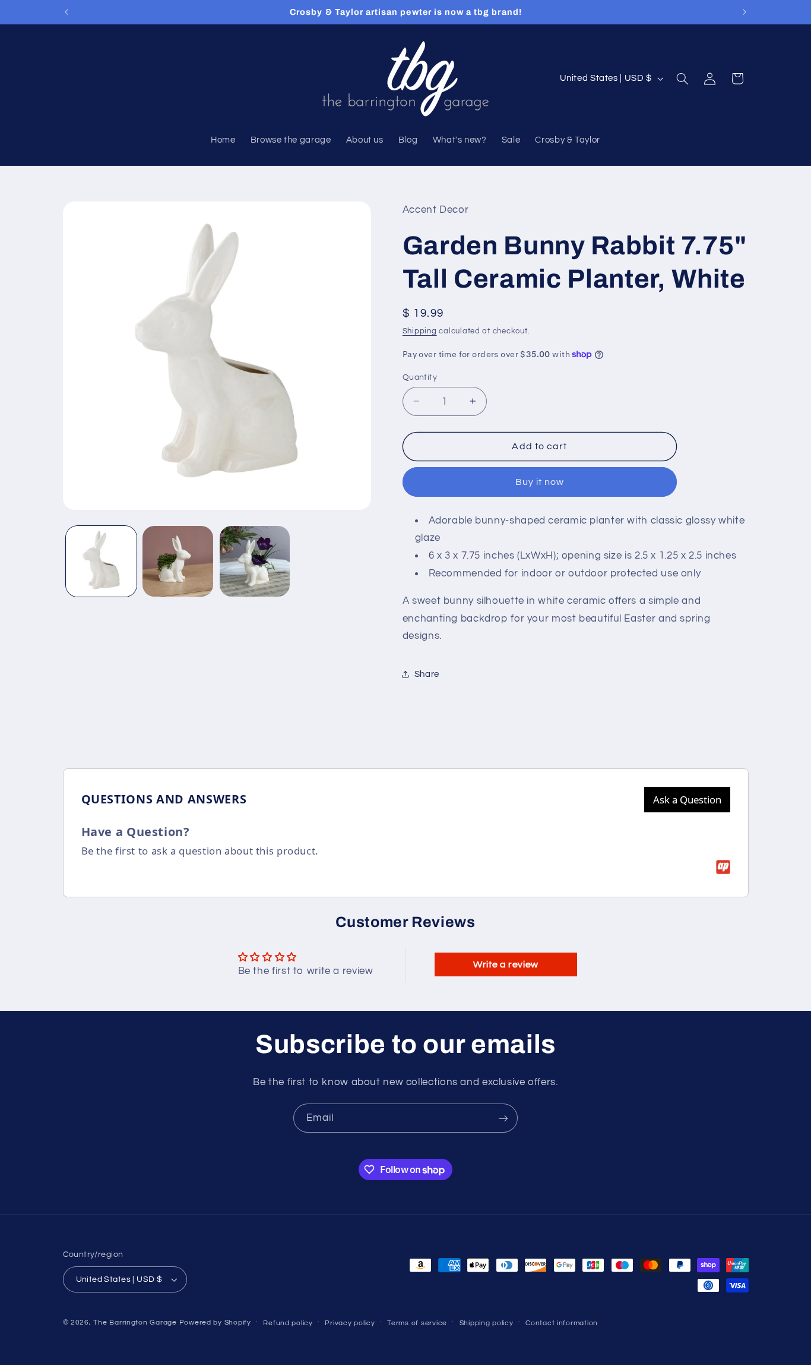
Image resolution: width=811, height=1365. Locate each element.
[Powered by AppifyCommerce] (723, 867)
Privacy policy (350, 1323)
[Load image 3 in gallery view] (255, 561)
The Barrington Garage (134, 1322)
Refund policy (288, 1323)
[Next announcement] (744, 12)
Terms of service (417, 1323)
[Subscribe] (503, 1118)
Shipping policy (487, 1323)
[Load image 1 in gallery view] (101, 561)
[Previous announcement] (66, 12)
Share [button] (426, 673)
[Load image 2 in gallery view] (177, 561)
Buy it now (540, 481)
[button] (682, 78)
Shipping (420, 331)
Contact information (561, 1323)
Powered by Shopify (215, 1322)
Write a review (505, 964)
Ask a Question (687, 799)
